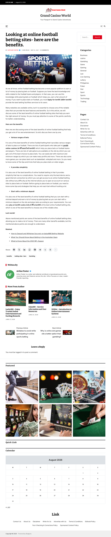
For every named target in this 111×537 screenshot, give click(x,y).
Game (82, 64)
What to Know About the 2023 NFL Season (27, 241)
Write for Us (85, 129)
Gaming (83, 68)
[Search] (104, 26)
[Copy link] (56, 250)
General (83, 71)
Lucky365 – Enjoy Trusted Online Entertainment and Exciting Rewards (13, 312)
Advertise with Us (87, 132)
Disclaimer (84, 126)
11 (26, 484)
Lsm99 (65, 145)
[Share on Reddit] (40, 250)
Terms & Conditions (87, 135)
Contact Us (84, 119)
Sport (82, 92)
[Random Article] (101, 26)
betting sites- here (20, 256)
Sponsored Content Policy (90, 147)
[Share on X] (19, 250)
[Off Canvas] (7, 26)
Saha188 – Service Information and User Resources (37, 309)
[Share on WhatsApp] (30, 250)
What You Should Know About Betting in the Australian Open (34, 237)
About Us (83, 123)
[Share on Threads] (50, 250)
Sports (82, 95)
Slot (81, 89)
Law (81, 74)
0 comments (44, 50)
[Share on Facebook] (14, 250)
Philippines (84, 83)
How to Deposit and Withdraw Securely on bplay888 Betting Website (37, 234)
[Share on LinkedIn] (24, 250)
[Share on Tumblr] (45, 250)
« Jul (8, 507)
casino (82, 58)
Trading (83, 101)
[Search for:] (85, 37)
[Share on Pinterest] (35, 250)
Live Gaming (85, 77)
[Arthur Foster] (10, 274)
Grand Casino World (55, 15)
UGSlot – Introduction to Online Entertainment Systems (61, 311)
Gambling (32, 256)
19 (40, 490)
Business (83, 55)
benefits (9, 256)
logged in (19, 352)
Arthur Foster (13, 50)
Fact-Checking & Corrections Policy (45, 525)
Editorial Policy (86, 138)
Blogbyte (28, 534)
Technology (84, 98)
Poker (82, 86)
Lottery (83, 80)
